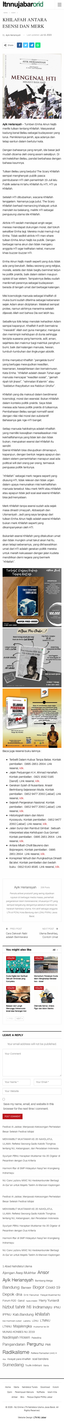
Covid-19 (53, 1287)
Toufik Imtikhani (33, 1365)
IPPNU (7, 1314)
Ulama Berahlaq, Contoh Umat (48, 935)
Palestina (36, 1337)
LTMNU (45, 1320)
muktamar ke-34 (41, 1326)
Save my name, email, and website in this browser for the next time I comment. (28, 1106)
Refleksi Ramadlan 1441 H (44, 1353)
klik (21, 768)
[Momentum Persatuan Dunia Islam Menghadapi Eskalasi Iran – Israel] (46, 964)
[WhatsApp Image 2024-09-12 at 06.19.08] (32, 658)
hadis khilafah (31, 1300)
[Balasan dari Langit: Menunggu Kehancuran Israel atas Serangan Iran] (18, 994)
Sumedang (13, 1365)
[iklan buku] (32, 597)
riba (4, 1359)
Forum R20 (9, 1301)
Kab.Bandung (23, 1314)
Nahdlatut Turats (30, 1387)
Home (8, 1387)
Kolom (11, 958)
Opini (9, 1392)
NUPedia (41, 1392)
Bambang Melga (44, 1280)
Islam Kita (52, 1392)
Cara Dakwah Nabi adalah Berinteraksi (17, 935)
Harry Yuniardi (49, 1300)
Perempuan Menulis (24, 1392)
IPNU (57, 1307)
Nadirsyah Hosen (16, 1337)
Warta (46, 1365)
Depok (8, 1294)
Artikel (15, 1397)
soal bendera (40, 1359)
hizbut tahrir (14, 1307)
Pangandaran (14, 1344)
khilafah (42, 1314)
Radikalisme (16, 1352)
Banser (26, 1287)
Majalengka (22, 1326)
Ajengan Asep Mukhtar (19, 1273)
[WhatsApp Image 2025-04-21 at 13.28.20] (32, 718)
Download (45, 1387)
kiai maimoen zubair (12, 1321)
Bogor (38, 1287)
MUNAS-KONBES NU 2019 (19, 1332)
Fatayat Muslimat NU (50, 1295)
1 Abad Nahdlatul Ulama (17, 1266)
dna (19, 1294)
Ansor (43, 1272)
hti (29, 1307)
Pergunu (35, 1344)
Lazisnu (27, 1320)
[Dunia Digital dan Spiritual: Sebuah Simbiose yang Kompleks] (18, 964)
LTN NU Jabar (39, 1417)
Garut (21, 1301)
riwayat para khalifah (19, 1359)
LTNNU (7, 1326)
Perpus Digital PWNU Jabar (39, 1397)
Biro (22, 1397)
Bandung (11, 1287)
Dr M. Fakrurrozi (31, 1295)
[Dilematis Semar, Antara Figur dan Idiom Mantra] (46, 994)
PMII (48, 1345)
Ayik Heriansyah (18, 1280)
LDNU (35, 1320)
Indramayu (42, 1307)
